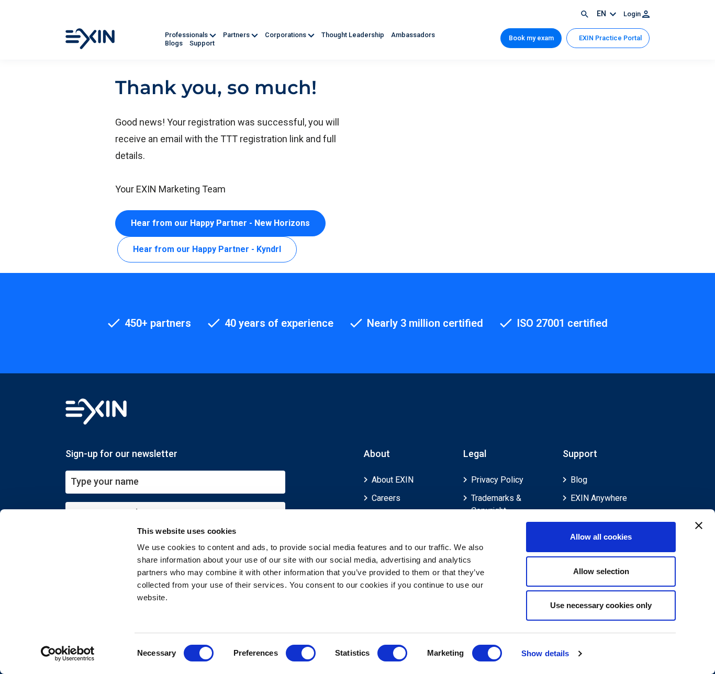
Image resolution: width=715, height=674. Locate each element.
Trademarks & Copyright (496, 504)
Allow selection (601, 571)
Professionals (187, 35)
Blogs (174, 43)
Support (202, 43)
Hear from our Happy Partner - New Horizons (220, 223)
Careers (386, 498)
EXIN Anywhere (599, 498)
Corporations (286, 35)
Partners (237, 35)
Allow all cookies (601, 536)
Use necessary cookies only (601, 605)
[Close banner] (698, 525)
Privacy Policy (497, 480)
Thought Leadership (353, 35)
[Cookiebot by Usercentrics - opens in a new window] (68, 653)
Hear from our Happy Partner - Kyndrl (207, 249)
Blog (579, 480)
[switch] (301, 653)
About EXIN (393, 480)
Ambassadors (413, 35)
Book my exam (531, 38)
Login (632, 14)
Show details (545, 653)
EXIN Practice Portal (609, 38)
